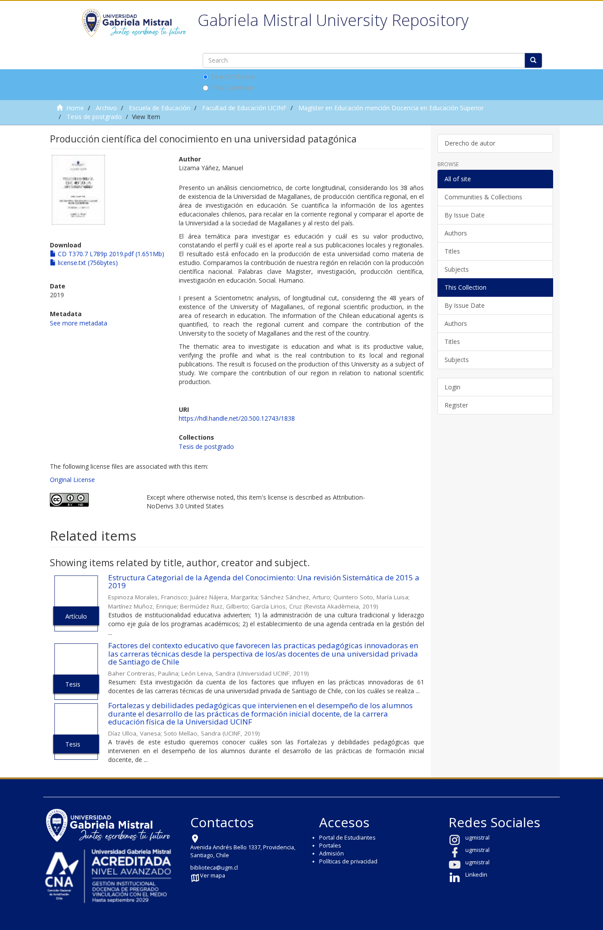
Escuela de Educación (159, 108)
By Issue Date (465, 215)
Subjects (457, 269)
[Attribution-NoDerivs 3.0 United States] (91, 500)
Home (75, 108)
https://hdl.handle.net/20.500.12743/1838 (237, 418)
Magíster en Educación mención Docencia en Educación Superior (391, 108)
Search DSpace (233, 76)
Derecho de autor (470, 143)
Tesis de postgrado (94, 116)
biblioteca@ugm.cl (214, 867)
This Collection (232, 87)
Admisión (331, 853)
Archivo (106, 108)
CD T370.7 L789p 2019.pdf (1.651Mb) (110, 254)
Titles (452, 251)
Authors (456, 233)
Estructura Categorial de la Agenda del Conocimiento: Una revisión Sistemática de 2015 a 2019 (263, 581)
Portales (330, 845)
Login (452, 387)
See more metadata (78, 323)
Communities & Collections (483, 197)
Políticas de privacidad (348, 861)
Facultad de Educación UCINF (244, 108)
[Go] (533, 60)
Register (456, 405)
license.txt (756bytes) (87, 262)
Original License (72, 479)
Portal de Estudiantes (347, 837)
